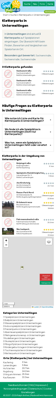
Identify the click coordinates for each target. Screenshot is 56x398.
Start (5, 14)
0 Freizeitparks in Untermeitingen (19, 329)
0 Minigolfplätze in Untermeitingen (20, 344)
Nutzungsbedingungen (15, 388)
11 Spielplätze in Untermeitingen (19, 317)
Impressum (41, 385)
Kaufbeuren (9, 377)
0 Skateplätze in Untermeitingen (19, 341)
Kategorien (46, 283)
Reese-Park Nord (25, 192)
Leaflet (36, 307)
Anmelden (50, 11)
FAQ (32, 385)
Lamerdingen (10, 365)
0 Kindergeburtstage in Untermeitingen (23, 347)
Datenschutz (35, 388)
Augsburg (8, 371)
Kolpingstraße (23, 163)
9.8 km (51, 176)
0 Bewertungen (48, 74)
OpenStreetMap (47, 307)
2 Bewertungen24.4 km (48, 206)
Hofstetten (9, 368)
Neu (35, 4)
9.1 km (51, 166)
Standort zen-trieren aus (46, 277)
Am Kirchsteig (23, 183)
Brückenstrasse (24, 202)
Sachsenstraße (43, 55)
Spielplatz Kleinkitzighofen (30, 173)
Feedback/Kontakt (18, 385)
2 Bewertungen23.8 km (48, 197)
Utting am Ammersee (13, 374)
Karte (50, 4)
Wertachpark (22, 229)
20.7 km (50, 186)
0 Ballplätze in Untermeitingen (18, 320)
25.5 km (50, 222)
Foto (42, 4)
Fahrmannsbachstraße (27, 219)
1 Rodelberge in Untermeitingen (19, 338)
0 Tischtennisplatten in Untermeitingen (22, 350)
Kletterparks (25, 14)
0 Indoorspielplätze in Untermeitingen (22, 326)
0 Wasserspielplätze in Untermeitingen (22, 323)
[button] (22, 267)
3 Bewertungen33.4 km (48, 233)
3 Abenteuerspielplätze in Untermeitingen (24, 332)
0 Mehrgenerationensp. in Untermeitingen (24, 335)
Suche (27, 4)
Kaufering (8, 362)
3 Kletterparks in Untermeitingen (19, 353)
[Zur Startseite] (10, 6)
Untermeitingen (42, 14)
